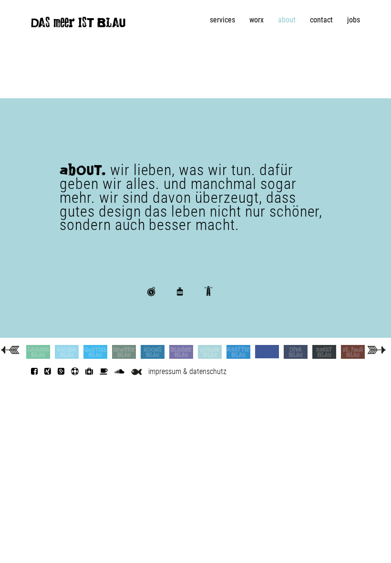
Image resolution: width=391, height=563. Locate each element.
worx (256, 19)
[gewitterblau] (124, 352)
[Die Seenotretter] (75, 371)
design (160, 307)
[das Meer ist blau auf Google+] (61, 371)
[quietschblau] (95, 352)
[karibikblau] (66, 352)
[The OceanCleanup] (89, 371)
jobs (353, 19)
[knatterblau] (238, 352)
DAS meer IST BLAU (78, 24)
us (211, 307)
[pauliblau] (353, 352)
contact (321, 19)
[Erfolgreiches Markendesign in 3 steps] (376, 349)
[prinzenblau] (210, 352)
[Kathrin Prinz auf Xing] (47, 371)
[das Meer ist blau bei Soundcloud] (119, 371)
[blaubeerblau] (181, 352)
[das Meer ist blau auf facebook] (34, 371)
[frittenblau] (267, 351)
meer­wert (193, 307)
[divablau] (295, 352)
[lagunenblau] (38, 352)
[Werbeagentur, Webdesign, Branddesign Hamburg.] (10, 349)
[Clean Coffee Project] (104, 371)
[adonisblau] (152, 352)
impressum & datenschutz (187, 371)
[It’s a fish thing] (136, 371)
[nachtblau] (324, 352)
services (222, 19)
